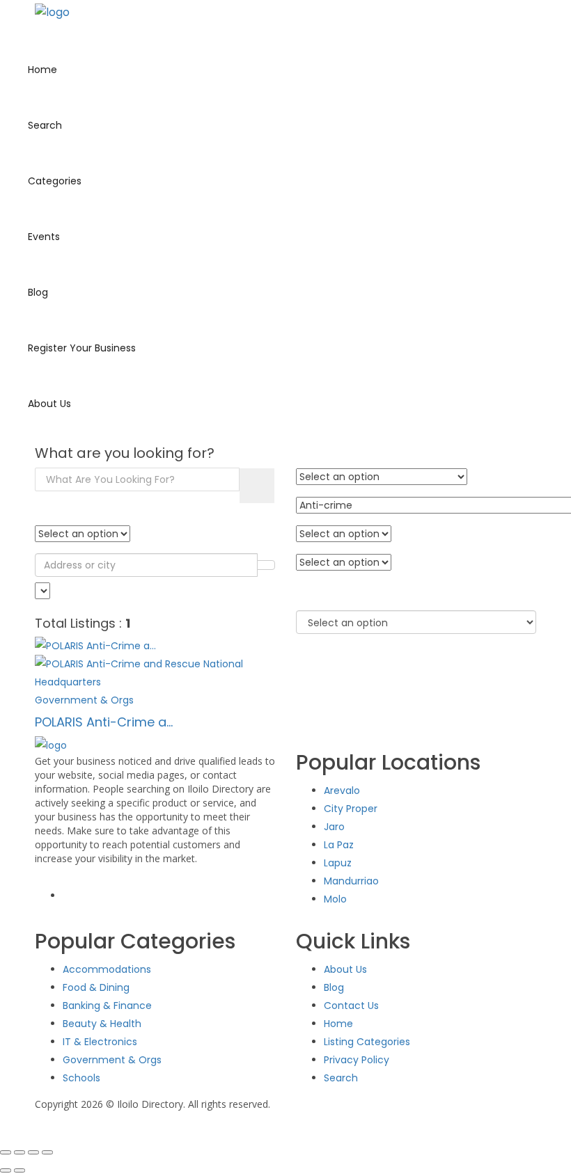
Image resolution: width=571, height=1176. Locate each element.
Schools (81, 1078)
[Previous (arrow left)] (5, 1170)
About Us (49, 404)
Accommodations (107, 969)
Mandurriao (351, 881)
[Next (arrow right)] (19, 1170)
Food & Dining (96, 987)
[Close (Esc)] (47, 1152)
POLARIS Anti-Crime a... (104, 722)
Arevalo (342, 790)
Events (44, 237)
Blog (38, 292)
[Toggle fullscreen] (19, 1152)
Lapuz (338, 863)
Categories (54, 181)
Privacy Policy (356, 1060)
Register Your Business (82, 348)
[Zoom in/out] (5, 1152)
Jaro (334, 827)
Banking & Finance (107, 1005)
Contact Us (351, 1005)
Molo (335, 899)
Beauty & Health (102, 1024)
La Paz (339, 845)
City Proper (350, 809)
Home (42, 70)
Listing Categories (367, 1042)
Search (45, 125)
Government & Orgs (112, 1060)
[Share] (33, 1152)
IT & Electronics (100, 1042)
